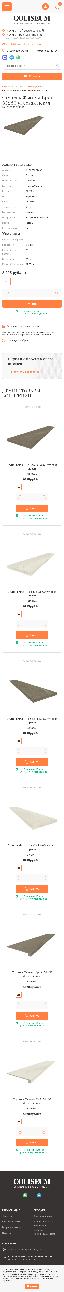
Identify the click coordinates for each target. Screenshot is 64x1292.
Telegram (11, 57)
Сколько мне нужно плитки (23, 326)
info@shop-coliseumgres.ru (23, 44)
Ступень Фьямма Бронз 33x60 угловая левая (32, 466)
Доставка (7, 1216)
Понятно (32, 1286)
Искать (57, 65)
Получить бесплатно (25, 371)
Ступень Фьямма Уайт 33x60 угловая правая (32, 847)
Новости (6, 1233)
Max (4, 57)
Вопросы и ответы (11, 1227)
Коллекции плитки (43, 1216)
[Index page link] (32, 20)
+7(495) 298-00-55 (16, 50)
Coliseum (19, 87)
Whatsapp (17, 57)
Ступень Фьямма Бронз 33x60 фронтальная (32, 974)
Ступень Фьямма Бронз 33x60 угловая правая (32, 720)
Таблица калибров (18, 340)
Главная (6, 87)
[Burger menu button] (7, 6)
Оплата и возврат (11, 1221)
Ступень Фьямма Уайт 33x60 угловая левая (32, 593)
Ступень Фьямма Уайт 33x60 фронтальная (32, 1101)
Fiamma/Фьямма (36, 87)
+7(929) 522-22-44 (46, 50)
